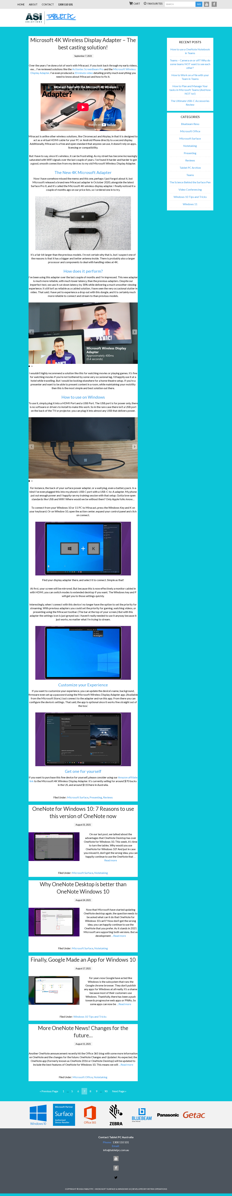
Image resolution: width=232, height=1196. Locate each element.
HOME (21, 4)
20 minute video (83, 72)
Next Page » (119, 1091)
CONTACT (48, 4)
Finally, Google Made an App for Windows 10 (83, 959)
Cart (136, 3)
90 (106, 1091)
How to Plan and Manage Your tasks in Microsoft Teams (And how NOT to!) (190, 89)
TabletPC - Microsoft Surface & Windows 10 (53, 17)
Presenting (96, 797)
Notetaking (101, 872)
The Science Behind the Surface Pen (190, 182)
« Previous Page (49, 1091)
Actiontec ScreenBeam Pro (88, 69)
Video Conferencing (190, 189)
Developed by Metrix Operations (149, 1189)
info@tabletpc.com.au (116, 1150)
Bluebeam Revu (190, 123)
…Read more (118, 935)
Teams (190, 175)
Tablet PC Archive (190, 167)
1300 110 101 (65, 4)
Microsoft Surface (77, 797)
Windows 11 (190, 204)
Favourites (155, 3)
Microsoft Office (83, 1077)
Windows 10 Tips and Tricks (89, 1016)
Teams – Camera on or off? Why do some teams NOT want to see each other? (190, 64)
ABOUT (33, 4)
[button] (134, 332)
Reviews (108, 797)
